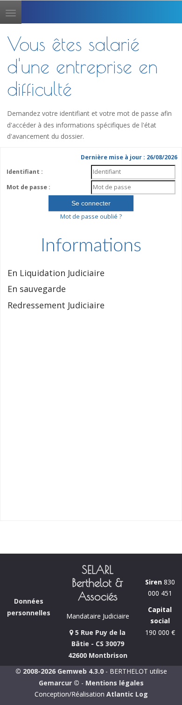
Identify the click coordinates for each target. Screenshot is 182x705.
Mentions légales (114, 682)
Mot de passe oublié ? (91, 217)
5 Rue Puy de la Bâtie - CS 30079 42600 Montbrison (97, 644)
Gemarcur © (59, 682)
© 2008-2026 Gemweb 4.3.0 (59, 671)
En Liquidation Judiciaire (56, 272)
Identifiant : (25, 172)
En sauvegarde (36, 288)
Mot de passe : (28, 187)
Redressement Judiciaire (56, 305)
